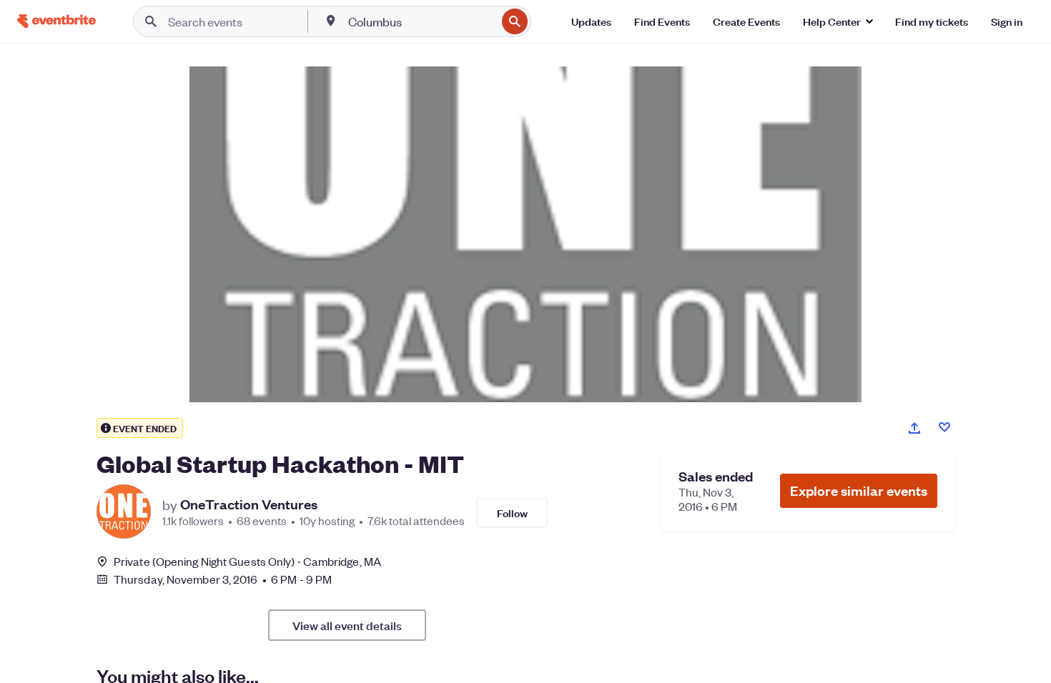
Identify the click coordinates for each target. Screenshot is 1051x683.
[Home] (56, 21)
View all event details (347, 625)
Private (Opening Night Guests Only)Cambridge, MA (247, 561)
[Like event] (944, 427)
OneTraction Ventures (248, 504)
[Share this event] (914, 428)
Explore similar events (858, 490)
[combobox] (421, 21)
